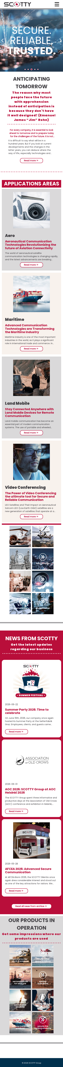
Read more (30, 160)
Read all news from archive (30, 906)
